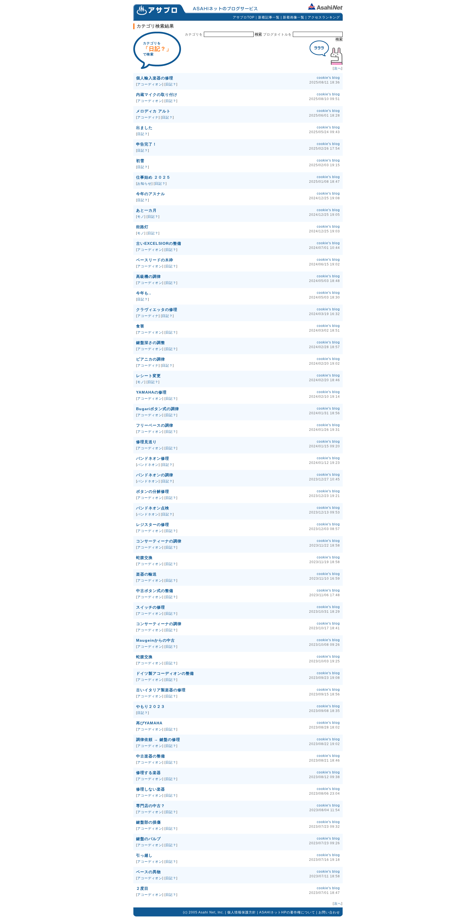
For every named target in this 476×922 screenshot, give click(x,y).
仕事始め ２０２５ (153, 177)
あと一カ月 (146, 210)
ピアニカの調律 (150, 359)
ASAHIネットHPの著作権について (287, 912)
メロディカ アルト (153, 111)
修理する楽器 (148, 772)
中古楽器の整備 (150, 756)
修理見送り (146, 442)
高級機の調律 (148, 276)
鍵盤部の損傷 (148, 822)
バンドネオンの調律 (154, 475)
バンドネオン (148, 465)
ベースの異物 (148, 872)
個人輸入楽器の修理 (154, 78)
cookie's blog (328, 78)
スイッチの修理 (150, 607)
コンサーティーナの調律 (159, 541)
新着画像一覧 (293, 17)
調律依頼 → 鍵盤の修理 (158, 739)
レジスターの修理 (152, 524)
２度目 (142, 888)
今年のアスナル (150, 194)
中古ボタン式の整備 (154, 590)
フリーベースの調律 (154, 425)
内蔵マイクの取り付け (156, 94)
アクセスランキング (324, 17)
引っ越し (144, 855)
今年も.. (143, 293)
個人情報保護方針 (241, 912)
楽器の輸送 (146, 574)
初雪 (140, 160)
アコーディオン (149, 84)
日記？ (171, 84)
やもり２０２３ (150, 706)
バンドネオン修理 (152, 458)
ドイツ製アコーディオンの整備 (165, 673)
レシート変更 (148, 375)
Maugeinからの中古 (155, 640)
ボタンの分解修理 (152, 491)
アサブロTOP (244, 17)
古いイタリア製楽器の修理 (161, 690)
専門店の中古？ (150, 805)
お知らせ (144, 184)
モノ (140, 217)
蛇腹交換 (144, 557)
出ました (144, 127)
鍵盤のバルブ (148, 839)
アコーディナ (148, 117)
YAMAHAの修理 (151, 392)
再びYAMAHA (149, 723)
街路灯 (142, 227)
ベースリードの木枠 (154, 260)
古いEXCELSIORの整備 (158, 243)
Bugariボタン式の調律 (157, 409)
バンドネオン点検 (152, 508)
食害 (140, 326)
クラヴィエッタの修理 (156, 309)
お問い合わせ (329, 912)
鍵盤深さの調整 (150, 342)
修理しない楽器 (150, 789)
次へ (337, 68)
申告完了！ (146, 144)
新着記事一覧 (269, 17)
